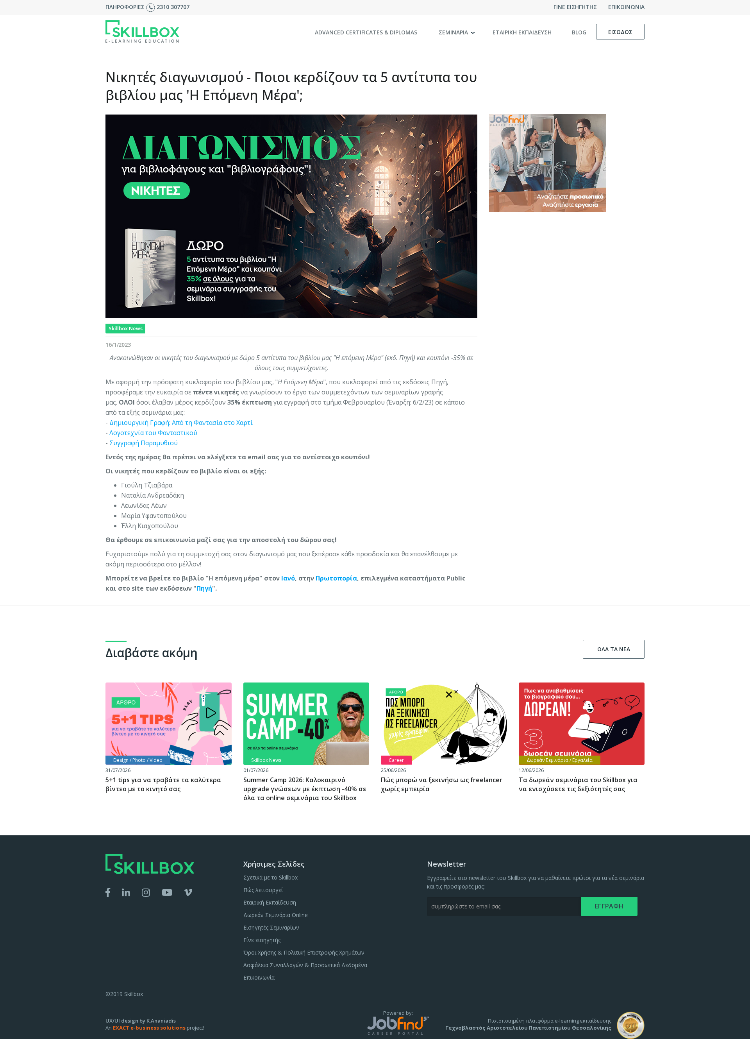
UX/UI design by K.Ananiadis (140, 1020)
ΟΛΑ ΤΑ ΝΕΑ (613, 649)
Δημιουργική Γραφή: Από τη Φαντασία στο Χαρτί (181, 422)
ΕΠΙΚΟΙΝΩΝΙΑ (626, 7)
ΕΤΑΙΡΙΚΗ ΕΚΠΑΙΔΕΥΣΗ (522, 32)
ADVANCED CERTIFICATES (366, 32)
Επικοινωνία (259, 977)
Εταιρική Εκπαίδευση (269, 902)
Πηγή (204, 588)
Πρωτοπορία (336, 578)
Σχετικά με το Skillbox (270, 877)
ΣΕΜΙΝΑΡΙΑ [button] (454, 32)
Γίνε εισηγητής (261, 940)
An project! (154, 1027)
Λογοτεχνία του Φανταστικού (153, 432)
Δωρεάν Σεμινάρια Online (275, 915)
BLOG (579, 32)
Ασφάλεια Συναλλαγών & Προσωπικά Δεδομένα (305, 965)
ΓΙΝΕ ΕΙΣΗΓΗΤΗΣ (575, 7)
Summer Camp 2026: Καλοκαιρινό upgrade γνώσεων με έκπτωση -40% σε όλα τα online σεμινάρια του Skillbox (304, 789)
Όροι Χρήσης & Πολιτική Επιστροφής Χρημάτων (303, 952)
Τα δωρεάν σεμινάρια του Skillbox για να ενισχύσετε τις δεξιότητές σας (578, 784)
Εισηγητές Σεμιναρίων (271, 927)
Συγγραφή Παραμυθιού (143, 443)
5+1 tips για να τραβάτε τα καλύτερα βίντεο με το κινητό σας (163, 784)
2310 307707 (173, 7)
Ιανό (288, 578)
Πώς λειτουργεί (263, 890)
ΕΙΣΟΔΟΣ (620, 32)
